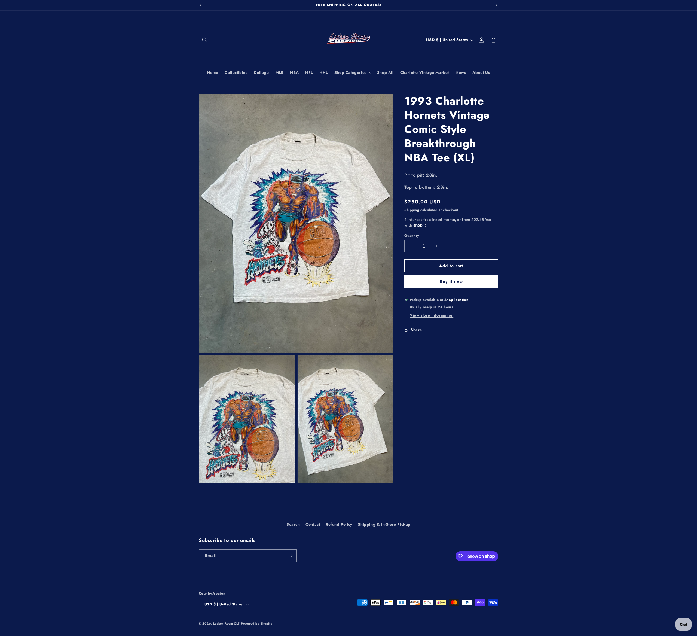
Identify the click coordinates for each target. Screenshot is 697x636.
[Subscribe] (290, 555)
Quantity (411, 235)
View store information (431, 315)
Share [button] (416, 330)
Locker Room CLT (226, 623)
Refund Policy (339, 524)
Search (293, 524)
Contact (312, 524)
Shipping (411, 209)
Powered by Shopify (257, 623)
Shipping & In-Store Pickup (384, 524)
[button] (205, 40)
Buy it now (451, 281)
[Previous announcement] (201, 5)
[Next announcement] (496, 5)
